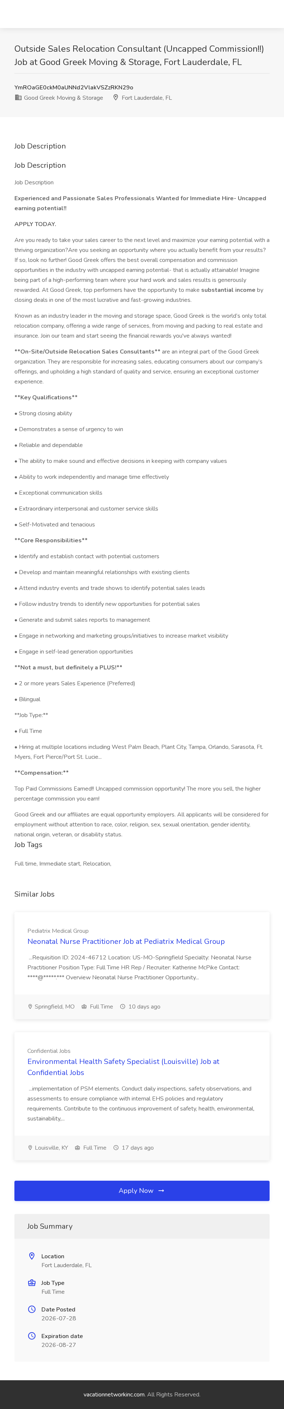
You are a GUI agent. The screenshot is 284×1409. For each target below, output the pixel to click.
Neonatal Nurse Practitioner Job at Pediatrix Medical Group (126, 941)
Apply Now (137, 1190)
